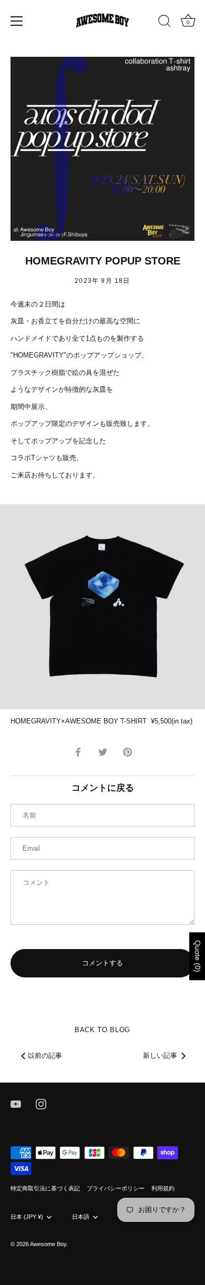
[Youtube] (16, 1103)
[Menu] (16, 21)
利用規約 (163, 1188)
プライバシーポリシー (116, 1188)
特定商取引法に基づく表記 (45, 1188)
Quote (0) (197, 956)
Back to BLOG (102, 1030)
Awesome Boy (48, 1244)
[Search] (164, 22)
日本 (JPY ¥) (27, 1216)
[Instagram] (41, 1103)
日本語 (80, 1216)
